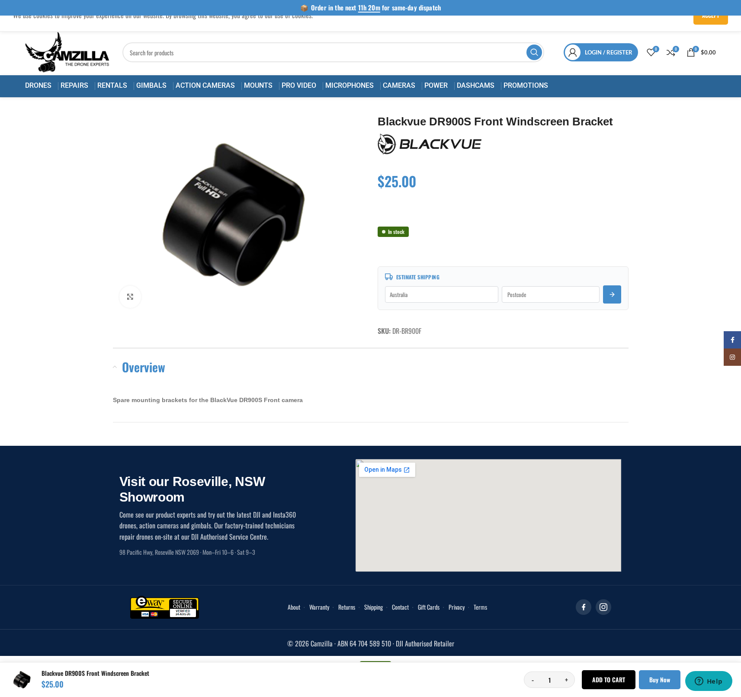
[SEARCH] (534, 52)
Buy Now (659, 679)
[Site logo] (67, 51)
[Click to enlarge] (130, 296)
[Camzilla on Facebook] (583, 607)
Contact (400, 606)
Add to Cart (608, 679)
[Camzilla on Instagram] (603, 607)
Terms (480, 606)
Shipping (373, 606)
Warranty (319, 606)
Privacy (457, 606)
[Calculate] (612, 294)
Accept (710, 15)
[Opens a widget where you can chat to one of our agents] (708, 682)
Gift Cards (428, 606)
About (294, 606)
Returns (346, 606)
